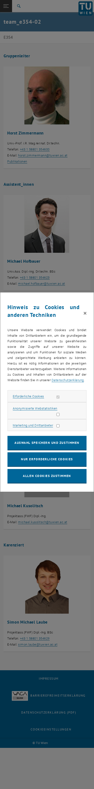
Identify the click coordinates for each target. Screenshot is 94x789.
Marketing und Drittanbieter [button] (33, 425)
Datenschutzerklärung (68, 380)
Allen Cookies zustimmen (47, 476)
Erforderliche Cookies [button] (28, 396)
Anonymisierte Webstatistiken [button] (35, 408)
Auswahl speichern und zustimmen (46, 443)
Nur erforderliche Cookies (47, 459)
